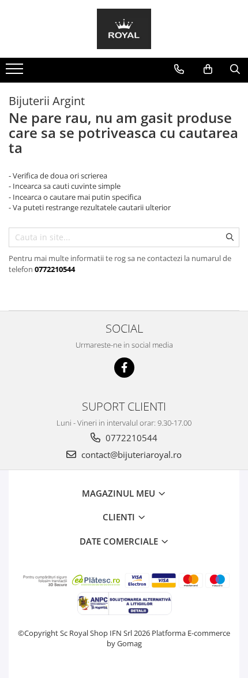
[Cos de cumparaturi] (208, 69)
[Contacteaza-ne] (179, 69)
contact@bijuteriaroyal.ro (130, 454)
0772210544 (130, 438)
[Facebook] (124, 367)
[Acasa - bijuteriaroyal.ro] (124, 29)
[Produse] (16, 72)
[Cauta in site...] (235, 69)
